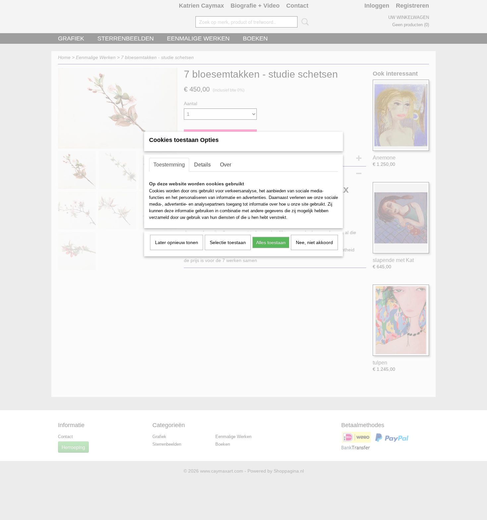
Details (202, 164)
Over (225, 164)
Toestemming (169, 164)
